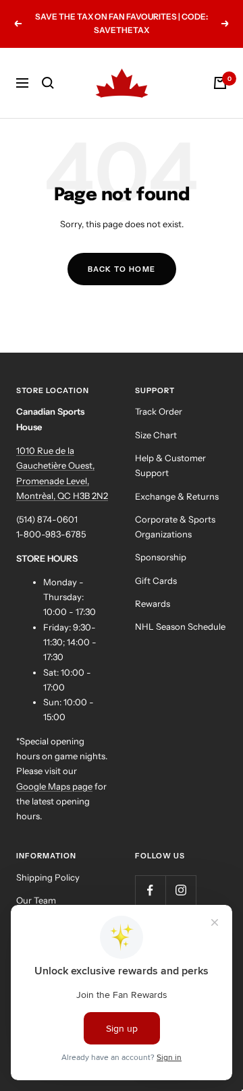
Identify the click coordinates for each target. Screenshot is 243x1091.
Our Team (36, 900)
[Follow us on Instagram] (180, 890)
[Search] (48, 83)
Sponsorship (160, 557)
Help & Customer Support (170, 465)
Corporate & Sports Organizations (175, 526)
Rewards (152, 603)
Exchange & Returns (177, 496)
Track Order (158, 411)
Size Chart (156, 435)
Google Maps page (54, 786)
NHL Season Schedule (180, 626)
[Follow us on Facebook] (150, 890)
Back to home (122, 269)
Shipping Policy (48, 877)
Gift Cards (156, 580)
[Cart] (220, 83)
